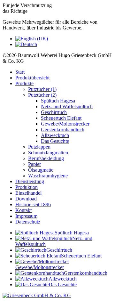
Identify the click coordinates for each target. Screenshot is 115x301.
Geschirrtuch (54, 112)
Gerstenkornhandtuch (62, 129)
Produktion (26, 187)
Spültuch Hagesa (58, 100)
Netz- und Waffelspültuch (67, 106)
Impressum (26, 216)
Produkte (24, 83)
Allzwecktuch (55, 135)
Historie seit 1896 (33, 204)
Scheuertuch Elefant (61, 118)
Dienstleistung (29, 181)
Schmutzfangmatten (48, 152)
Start (20, 72)
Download (26, 198)
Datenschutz (27, 221)
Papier (34, 164)
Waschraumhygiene (48, 175)
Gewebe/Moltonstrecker (65, 123)
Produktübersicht (32, 77)
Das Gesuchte (55, 141)
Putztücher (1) (42, 89)
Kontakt (23, 210)
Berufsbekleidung (46, 158)
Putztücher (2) (42, 95)
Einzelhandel (28, 193)
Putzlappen (39, 147)
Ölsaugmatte (40, 170)
